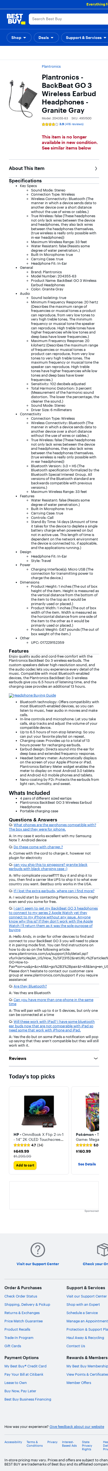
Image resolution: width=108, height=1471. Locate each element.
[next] (94, 1130)
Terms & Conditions (35, 1444)
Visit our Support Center (86, 1296)
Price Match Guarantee (23, 1321)
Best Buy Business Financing (27, 1399)
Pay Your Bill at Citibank (23, 1374)
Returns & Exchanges (22, 1312)
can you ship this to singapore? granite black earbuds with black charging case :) (48, 866)
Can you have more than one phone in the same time (51, 1001)
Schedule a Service (82, 1312)
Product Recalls (17, 1329)
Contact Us (75, 1346)
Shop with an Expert (83, 1304)
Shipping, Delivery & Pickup (27, 1304)
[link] (28, 1145)
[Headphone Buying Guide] (32, 695)
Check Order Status (20, 1296)
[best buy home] (16, 19)
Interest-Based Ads (69, 1444)
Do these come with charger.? (38, 847)
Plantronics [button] (51, 66)
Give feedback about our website (77, 1427)
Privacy (52, 1442)
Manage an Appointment (87, 1321)
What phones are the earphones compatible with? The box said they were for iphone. (52, 827)
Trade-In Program (19, 1337)
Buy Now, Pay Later (20, 1391)
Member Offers (78, 1382)
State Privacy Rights (87, 1445)
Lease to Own (15, 1382)
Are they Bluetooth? (30, 986)
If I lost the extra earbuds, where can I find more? (54, 891)
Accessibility (13, 1442)
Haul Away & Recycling (85, 1337)
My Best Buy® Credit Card (25, 1366)
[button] (19, 38)
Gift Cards (12, 1346)
